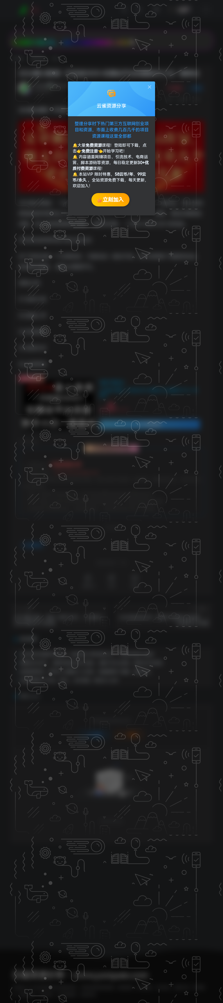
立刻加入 (113, 200)
